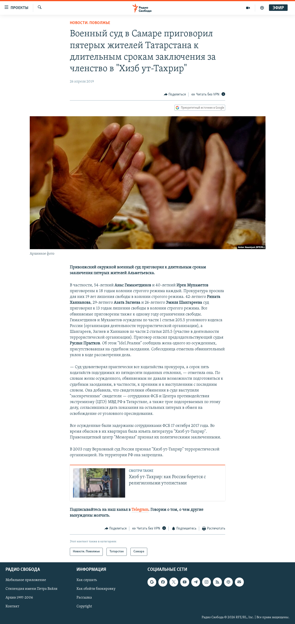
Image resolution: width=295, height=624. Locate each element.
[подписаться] (239, 582)
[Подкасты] (228, 582)
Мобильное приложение (26, 580)
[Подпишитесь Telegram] (195, 582)
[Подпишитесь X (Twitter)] (173, 582)
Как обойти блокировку (96, 589)
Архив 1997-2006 (19, 598)
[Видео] (248, 7)
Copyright (84, 606)
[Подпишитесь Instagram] (206, 582)
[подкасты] (262, 7)
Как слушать (87, 580)
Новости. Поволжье (90, 23)
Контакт (12, 606)
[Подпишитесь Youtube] (184, 582)
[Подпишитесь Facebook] (162, 582)
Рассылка (84, 598)
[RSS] (217, 582)
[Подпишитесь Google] (152, 582)
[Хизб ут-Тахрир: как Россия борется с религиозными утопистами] (99, 483)
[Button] (175, 95)
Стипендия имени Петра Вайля (31, 589)
